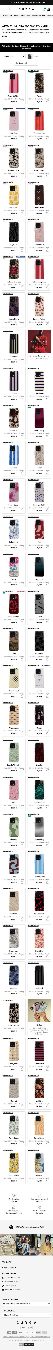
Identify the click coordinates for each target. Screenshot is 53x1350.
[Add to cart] (22, 101)
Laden (16, 16)
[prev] (2, 2)
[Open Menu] (4, 9)
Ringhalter (25, 16)
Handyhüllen (7, 16)
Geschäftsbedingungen (22, 1337)
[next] (50, 2)
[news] (44, 9)
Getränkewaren (38, 16)
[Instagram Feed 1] (26, 1245)
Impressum (7, 1337)
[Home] (26, 9)
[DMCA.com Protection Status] (26, 1344)
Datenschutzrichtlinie (41, 1337)
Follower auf (30, 1227)
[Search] (9, 9)
